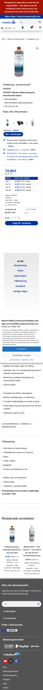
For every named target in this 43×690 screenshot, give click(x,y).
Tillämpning (20, 281)
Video (20, 270)
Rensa (26, 213)
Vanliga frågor (20, 291)
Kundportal (10, 618)
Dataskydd (24, 359)
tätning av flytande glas (15, 39)
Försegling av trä (32, 39)
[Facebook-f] (16, 661)
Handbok (20, 286)
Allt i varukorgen (13, 134)
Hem (3, 39)
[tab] (20, 265)
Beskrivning (20, 265)
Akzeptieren (21, 349)
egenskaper (20, 276)
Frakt (15, 205)
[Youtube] (5, 661)
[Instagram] (10, 661)
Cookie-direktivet (15, 359)
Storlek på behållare (10, 211)
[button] (8, 28)
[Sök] (39, 22)
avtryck (31, 359)
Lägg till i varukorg (21, 223)
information (11, 611)
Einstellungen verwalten (21, 355)
